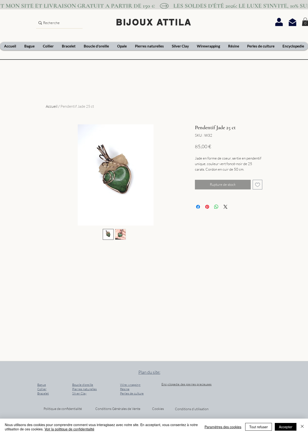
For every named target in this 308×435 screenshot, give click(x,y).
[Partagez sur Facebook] (198, 207)
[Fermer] (302, 426)
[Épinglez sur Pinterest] (207, 207)
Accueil (52, 106)
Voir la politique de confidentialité (69, 429)
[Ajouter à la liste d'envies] (258, 185)
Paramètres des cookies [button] (223, 426)
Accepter (285, 426)
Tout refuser (258, 426)
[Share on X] (225, 207)
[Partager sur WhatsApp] (216, 207)
